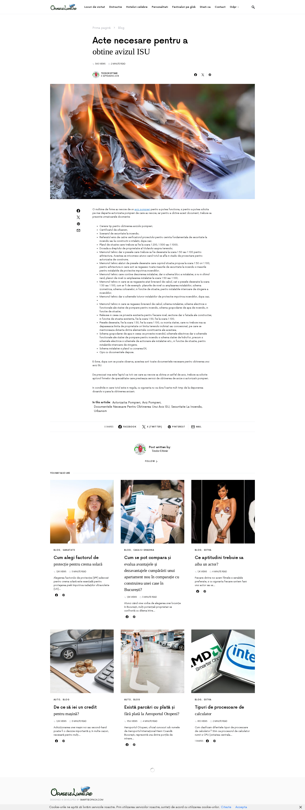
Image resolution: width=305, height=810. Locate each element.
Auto (57, 700)
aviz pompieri (142, 209)
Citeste (226, 807)
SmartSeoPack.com (91, 800)
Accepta (241, 807)
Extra (207, 550)
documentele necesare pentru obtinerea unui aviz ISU (131, 407)
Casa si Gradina (143, 550)
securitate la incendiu (186, 407)
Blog (121, 28)
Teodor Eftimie (109, 73)
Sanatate (69, 550)
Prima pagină (101, 28)
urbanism (100, 411)
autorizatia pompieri (126, 402)
